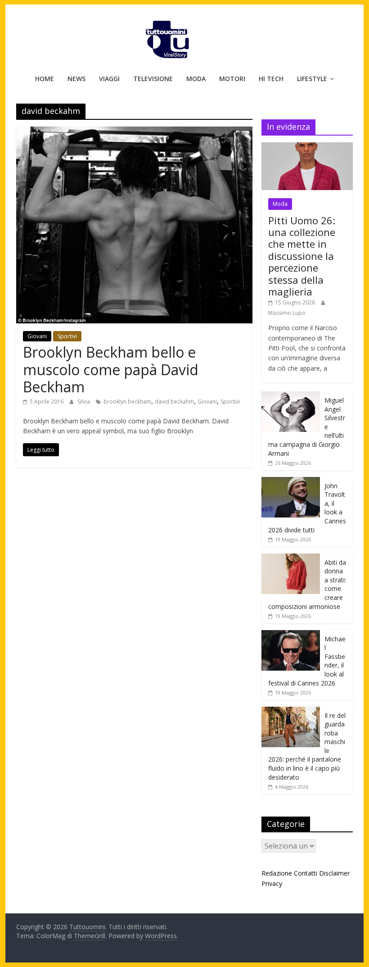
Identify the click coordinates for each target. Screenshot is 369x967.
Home (44, 78)
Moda (196, 78)
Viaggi (109, 78)
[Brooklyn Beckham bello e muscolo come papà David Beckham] (134, 132)
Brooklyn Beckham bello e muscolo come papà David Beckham (110, 369)
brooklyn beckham (127, 401)
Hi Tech (271, 78)
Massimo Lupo (287, 313)
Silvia (84, 401)
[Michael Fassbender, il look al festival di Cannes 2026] (290, 635)
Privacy (271, 883)
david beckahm (174, 401)
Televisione (153, 78)
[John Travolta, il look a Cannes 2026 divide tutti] (290, 481)
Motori (232, 78)
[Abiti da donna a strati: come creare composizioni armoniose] (290, 558)
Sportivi (67, 336)
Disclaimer (334, 873)
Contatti (305, 873)
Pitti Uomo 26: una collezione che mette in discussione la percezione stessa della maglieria (301, 255)
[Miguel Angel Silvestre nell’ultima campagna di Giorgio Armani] (290, 396)
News (77, 78)
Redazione (276, 873)
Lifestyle (312, 78)
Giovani (37, 336)
